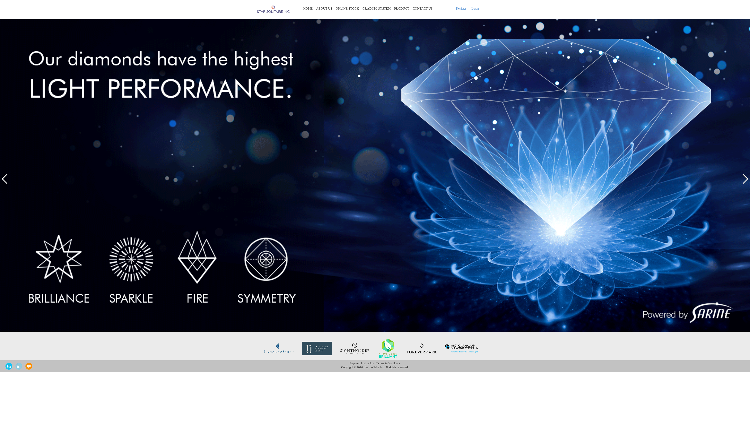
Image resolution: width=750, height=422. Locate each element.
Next (744, 178)
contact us (423, 8)
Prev (5, 178)
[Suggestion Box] (28, 366)
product (401, 8)
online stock (347, 8)
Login (475, 8)
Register (461, 8)
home (308, 8)
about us (324, 8)
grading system (376, 8)
